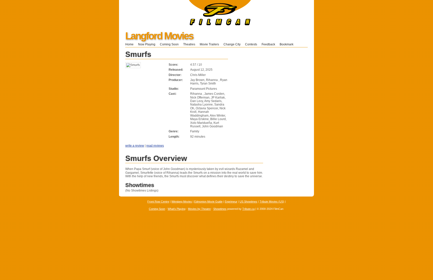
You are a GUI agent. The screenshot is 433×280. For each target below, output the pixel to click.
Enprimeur (231, 201)
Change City (232, 44)
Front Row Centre (158, 201)
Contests (251, 44)
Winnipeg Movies (181, 201)
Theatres (189, 44)
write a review (134, 145)
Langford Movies (159, 35)
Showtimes (220, 208)
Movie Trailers (209, 44)
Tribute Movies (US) (272, 201)
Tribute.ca (248, 208)
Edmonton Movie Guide (208, 201)
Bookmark (288, 44)
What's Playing (176, 208)
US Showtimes (248, 201)
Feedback (268, 44)
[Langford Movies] (185, 24)
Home (129, 44)
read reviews (155, 145)
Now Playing (146, 44)
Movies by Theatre (199, 208)
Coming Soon (169, 44)
